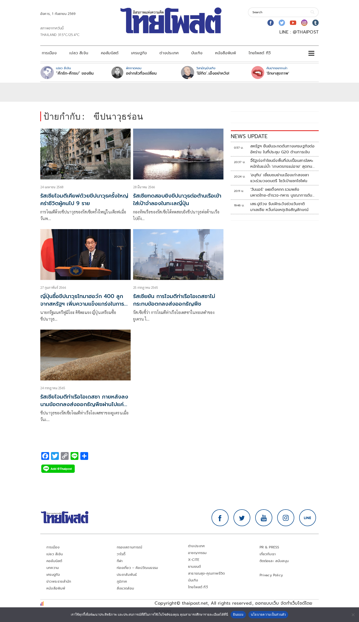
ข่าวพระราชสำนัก (58, 581)
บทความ (52, 567)
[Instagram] (304, 23)
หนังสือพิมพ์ (225, 53)
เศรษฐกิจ (139, 53)
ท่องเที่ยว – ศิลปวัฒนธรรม (137, 567)
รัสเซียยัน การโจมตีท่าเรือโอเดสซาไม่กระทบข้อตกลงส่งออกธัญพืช (174, 300)
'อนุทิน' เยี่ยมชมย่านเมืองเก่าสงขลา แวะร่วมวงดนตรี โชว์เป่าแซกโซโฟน (279, 178)
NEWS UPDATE (249, 136)
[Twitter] (281, 23)
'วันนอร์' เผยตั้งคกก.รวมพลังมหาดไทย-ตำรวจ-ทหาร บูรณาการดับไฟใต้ (281, 192)
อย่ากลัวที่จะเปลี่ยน (141, 73)
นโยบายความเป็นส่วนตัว (268, 614)
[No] (352, 614)
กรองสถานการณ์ (129, 547)
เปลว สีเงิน (78, 53)
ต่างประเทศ (169, 53)
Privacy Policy (271, 575)
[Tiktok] (315, 23)
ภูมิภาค (122, 581)
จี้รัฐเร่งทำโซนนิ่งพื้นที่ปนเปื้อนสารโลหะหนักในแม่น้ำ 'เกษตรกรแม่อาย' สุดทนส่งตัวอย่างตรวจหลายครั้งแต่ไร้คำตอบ (282, 163)
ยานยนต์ (194, 566)
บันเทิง (196, 53)
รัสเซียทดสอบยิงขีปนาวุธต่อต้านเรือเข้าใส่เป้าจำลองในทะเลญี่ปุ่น (177, 199)
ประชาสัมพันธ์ (127, 574)
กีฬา (120, 561)
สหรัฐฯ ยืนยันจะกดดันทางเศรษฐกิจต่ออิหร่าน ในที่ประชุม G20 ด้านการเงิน (282, 149)
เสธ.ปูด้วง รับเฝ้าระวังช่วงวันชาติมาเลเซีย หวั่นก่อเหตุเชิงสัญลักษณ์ (279, 207)
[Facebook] (270, 23)
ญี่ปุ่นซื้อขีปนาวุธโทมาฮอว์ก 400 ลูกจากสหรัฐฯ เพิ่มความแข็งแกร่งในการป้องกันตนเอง (82, 303)
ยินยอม (238, 614)
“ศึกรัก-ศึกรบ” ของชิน (75, 73)
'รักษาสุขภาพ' (277, 73)
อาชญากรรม (197, 552)
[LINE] (308, 518)
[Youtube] (293, 23)
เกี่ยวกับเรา (268, 554)
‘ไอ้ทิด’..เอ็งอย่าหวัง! (212, 73)
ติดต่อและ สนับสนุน (274, 561)
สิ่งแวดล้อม (125, 588)
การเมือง (49, 53)
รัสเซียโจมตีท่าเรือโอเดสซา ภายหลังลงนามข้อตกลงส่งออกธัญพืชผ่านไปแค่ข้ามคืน (84, 404)
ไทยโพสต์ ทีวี (260, 53)
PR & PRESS (269, 547)
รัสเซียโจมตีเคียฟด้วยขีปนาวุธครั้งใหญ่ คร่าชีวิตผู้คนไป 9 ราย (84, 199)
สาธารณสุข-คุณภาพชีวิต (206, 573)
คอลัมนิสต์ (109, 53)
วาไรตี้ (121, 554)
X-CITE (193, 559)
